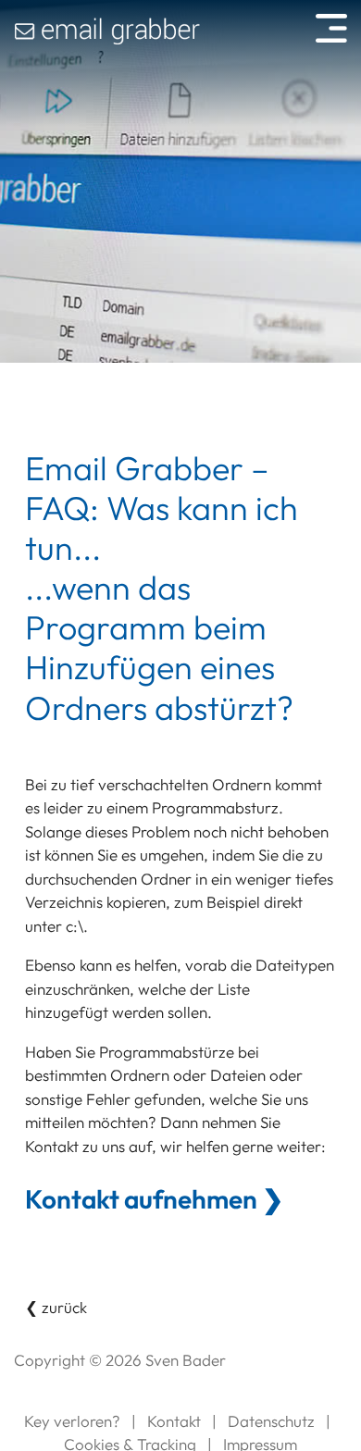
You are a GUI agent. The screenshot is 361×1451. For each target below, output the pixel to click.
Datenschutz (271, 1421)
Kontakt (174, 1421)
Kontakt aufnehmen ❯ (154, 1199)
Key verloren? (72, 1421)
